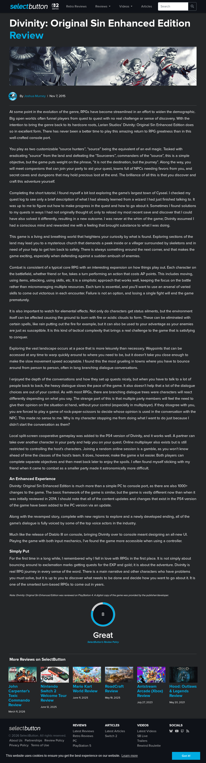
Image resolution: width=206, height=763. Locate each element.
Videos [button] (124, 6)
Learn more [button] (130, 755)
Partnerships (33, 740)
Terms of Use (40, 745)
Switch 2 (111, 736)
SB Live (142, 736)
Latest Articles (115, 731)
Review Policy (54, 740)
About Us (15, 740)
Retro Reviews (76, 6)
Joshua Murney (35, 96)
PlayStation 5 (82, 745)
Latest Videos (146, 731)
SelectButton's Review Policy (103, 642)
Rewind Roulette (149, 745)
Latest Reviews (83, 731)
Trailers (142, 740)
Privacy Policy (19, 745)
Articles (146, 6)
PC (75, 740)
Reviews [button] (101, 6)
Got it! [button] (186, 755)
